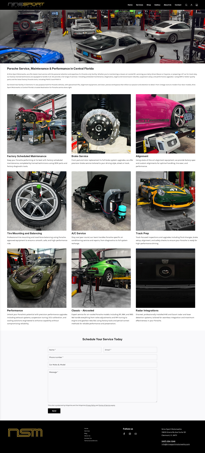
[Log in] (191, 5)
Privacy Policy (90, 405)
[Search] (186, 5)
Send (54, 411)
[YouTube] (135, 433)
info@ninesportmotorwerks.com (176, 444)
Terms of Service (105, 405)
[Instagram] (130, 433)
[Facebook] (124, 433)
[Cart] (196, 5)
